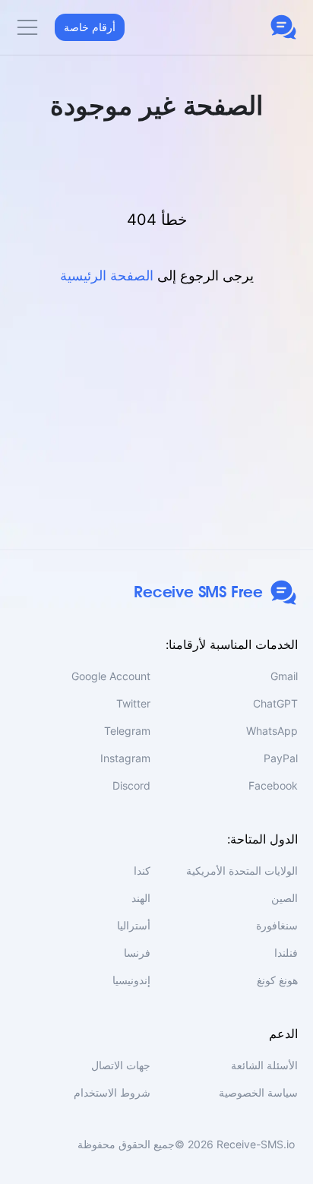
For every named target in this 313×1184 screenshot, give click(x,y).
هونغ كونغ (277, 979)
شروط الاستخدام (112, 1092)
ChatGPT (275, 703)
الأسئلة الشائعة (264, 1065)
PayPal (281, 758)
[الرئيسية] (283, 27)
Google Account (110, 676)
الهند (140, 897)
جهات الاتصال (120, 1065)
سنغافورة (277, 925)
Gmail (284, 676)
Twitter (133, 703)
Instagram (125, 758)
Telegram (127, 730)
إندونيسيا (131, 979)
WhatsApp (272, 730)
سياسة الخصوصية (258, 1092)
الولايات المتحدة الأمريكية (242, 870)
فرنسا (137, 952)
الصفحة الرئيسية (106, 275)
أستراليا (133, 925)
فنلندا (286, 952)
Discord (131, 785)
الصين (284, 897)
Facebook (273, 785)
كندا (142, 870)
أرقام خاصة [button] (89, 27)
